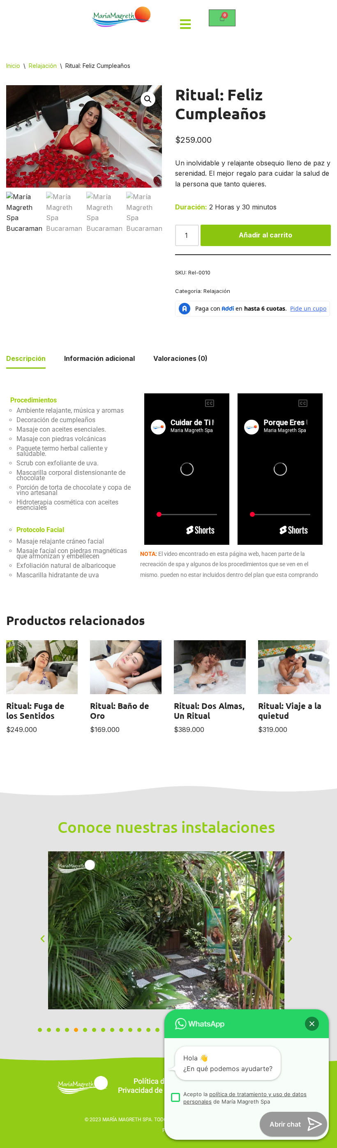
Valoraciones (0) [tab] (180, 358)
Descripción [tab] (26, 358)
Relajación (43, 65)
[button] (148, 99)
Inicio (13, 65)
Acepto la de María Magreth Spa (245, 1097)
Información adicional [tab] (99, 358)
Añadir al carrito (265, 235)
